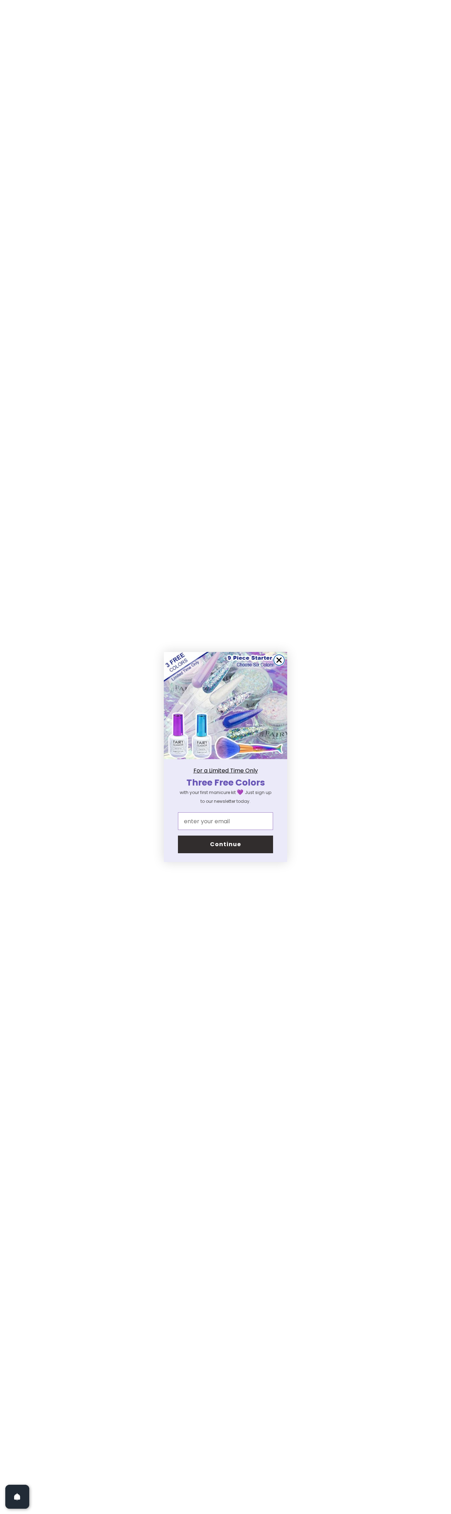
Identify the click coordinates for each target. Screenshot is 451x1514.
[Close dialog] (279, 660)
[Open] (17, 1497)
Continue (225, 844)
